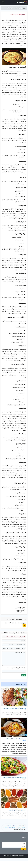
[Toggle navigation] (3, 2)
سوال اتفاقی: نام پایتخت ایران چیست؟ (17, 668)
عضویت (23, 849)
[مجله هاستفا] (22, 2)
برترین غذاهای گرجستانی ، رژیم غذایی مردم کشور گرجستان (16, 739)
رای (24, 625)
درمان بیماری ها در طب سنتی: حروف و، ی (17, 810)
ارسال (23, 675)
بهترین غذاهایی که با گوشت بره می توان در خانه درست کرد (14, 709)
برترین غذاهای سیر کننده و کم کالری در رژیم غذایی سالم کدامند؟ (15, 778)
